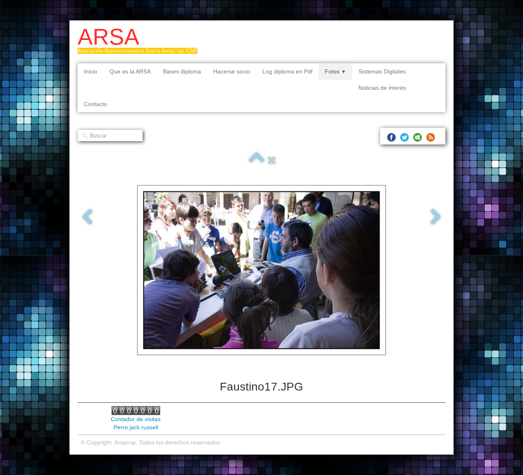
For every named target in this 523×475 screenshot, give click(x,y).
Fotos (335, 71)
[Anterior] (87, 217)
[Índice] (256, 160)
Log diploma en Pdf (287, 71)
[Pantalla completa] (271, 160)
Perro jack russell (136, 427)
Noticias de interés (382, 87)
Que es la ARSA (130, 71)
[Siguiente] (436, 217)
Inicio (90, 71)
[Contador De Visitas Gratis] (136, 410)
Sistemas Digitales (382, 71)
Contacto (95, 104)
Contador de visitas (136, 419)
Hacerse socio (231, 71)
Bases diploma (182, 71)
